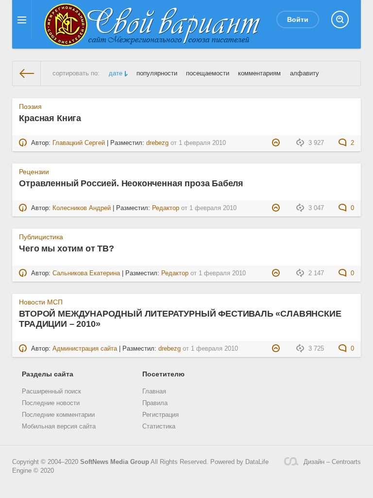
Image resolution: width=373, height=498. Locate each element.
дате (115, 73)
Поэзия (30, 106)
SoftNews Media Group (114, 462)
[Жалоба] (277, 143)
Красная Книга (50, 118)
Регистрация (160, 414)
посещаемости (207, 73)
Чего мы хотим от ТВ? (66, 248)
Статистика (158, 426)
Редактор (165, 208)
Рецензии (34, 172)
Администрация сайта (84, 348)
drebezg (157, 143)
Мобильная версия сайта (59, 426)
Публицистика (41, 237)
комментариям (259, 73)
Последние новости (51, 403)
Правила (155, 403)
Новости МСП (41, 302)
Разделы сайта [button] (47, 374)
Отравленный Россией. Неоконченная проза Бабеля (131, 183)
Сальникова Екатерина (86, 273)
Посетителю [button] (163, 374)
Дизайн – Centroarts (332, 462)
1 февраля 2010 (202, 143)
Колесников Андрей (81, 208)
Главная (154, 391)
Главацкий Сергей (78, 143)
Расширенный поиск (51, 391)
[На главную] (27, 73)
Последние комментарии (58, 414)
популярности (156, 73)
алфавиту (304, 73)
